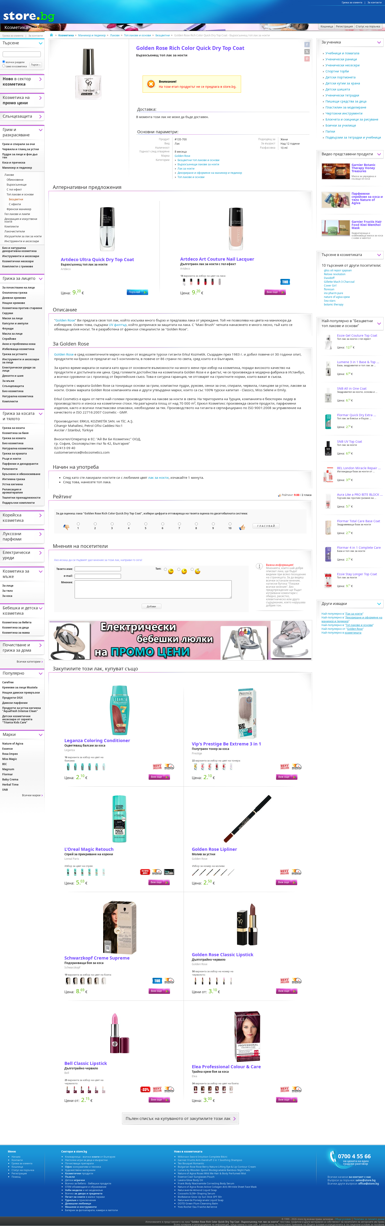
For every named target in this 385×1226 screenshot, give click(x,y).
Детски (75, 1180)
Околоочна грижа (14, 293)
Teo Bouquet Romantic (191, 1163)
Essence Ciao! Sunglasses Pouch (196, 1176)
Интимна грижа (13, 479)
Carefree (8, 682)
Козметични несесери (18, 261)
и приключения (80, 1200)
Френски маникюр (19, 209)
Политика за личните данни (369, 1219)
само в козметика (16, 66)
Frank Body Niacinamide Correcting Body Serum (206, 1183)
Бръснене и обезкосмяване (21, 474)
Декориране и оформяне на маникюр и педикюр (210, 173)
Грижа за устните (14, 354)
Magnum (8, 769)
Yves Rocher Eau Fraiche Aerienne (197, 1206)
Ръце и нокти (11, 459)
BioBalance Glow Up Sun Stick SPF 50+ (200, 1196)
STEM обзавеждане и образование (85, 1186)
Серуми (7, 313)
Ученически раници (341, 59)
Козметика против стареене (22, 308)
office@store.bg (368, 1183)
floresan (329, 289)
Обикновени (15, 180)
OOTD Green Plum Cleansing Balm (198, 1203)
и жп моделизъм (84, 1190)
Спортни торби (337, 71)
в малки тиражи (85, 1196)
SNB (5, 790)
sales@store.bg (366, 1180)
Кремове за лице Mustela (19, 687)
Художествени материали (80, 1170)
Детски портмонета (341, 77)
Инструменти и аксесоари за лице (20, 360)
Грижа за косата (13, 428)
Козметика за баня (15, 433)
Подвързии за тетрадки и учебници (353, 137)
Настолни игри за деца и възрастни (86, 1160)
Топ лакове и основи (137, 35)
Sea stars (330, 301)
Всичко (83, 1193)
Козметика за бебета (16, 622)
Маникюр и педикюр (92, 35)
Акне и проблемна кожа (18, 344)
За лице (7, 585)
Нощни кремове (13, 303)
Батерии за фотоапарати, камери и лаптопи (91, 1210)
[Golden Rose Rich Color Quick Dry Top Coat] (89, 74)
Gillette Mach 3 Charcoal (339, 282)
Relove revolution (334, 274)
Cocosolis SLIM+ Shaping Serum (196, 1193)
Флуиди (8, 328)
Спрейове (9, 339)
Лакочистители (14, 231)
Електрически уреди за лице (18, 369)
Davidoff (329, 278)
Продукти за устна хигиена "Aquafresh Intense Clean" (21, 709)
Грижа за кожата (14, 438)
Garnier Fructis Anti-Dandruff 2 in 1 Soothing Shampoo (210, 1160)
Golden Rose (182, 156)
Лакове (115, 35)
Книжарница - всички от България (90, 1156)
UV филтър (118, 324)
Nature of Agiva (12, 743)
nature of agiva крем (337, 297)
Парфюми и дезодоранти (20, 464)
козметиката (351, 254)
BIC (4, 764)
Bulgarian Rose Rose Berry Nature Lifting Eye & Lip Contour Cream (217, 1166)
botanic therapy (333, 304)
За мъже (8, 381)
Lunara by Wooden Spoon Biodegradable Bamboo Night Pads (214, 1170)
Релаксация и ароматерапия (12, 490)
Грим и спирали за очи (18, 144)
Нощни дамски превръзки (21, 692)
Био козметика (12, 391)
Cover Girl (330, 285)
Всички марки (31, 795)
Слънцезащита (13, 386)
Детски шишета (338, 89)
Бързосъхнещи (17, 184)
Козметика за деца (15, 627)
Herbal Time (10, 784)
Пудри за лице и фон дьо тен (19, 155)
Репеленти (10, 469)
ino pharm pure (333, 293)
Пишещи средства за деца (346, 101)
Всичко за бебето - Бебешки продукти (88, 1183)
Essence (7, 749)
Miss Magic (9, 759)
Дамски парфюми (15, 703)
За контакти (375, 2)
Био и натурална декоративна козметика (19, 249)
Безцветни (163, 35)
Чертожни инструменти (344, 113)
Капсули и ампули (15, 323)
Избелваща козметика (18, 349)
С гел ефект (14, 189)
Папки (330, 131)
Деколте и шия (12, 376)
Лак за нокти (186, 168)
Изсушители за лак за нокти (23, 236)
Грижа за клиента (352, 2)
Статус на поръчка (23, 1170)
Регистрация (19, 1173)
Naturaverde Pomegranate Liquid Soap (200, 1200)
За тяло (7, 591)
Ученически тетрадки (342, 95)
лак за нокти (158, 477)
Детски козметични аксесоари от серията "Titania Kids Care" (17, 719)
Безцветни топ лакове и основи (198, 160)
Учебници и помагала (342, 53)
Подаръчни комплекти (18, 503)
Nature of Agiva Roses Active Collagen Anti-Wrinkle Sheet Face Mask (217, 1186)
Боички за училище (341, 125)
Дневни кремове (14, 298)
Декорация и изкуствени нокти (20, 220)
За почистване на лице (18, 287)
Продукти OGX (12, 698)
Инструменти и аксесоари (21, 241)
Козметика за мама (16, 632)
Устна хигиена (12, 484)
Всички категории (29, 661)
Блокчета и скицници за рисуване (352, 119)
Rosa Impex (10, 754)
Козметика (16, 27)
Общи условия (343, 1219)
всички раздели (15, 62)
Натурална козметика (17, 396)
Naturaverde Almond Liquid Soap (197, 1190)
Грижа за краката (14, 453)
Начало (16, 1156)
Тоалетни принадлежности (21, 497)
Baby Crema (10, 779)
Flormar (7, 774)
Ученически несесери (343, 65)
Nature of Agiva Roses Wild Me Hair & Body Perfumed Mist (212, 1173)
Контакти (17, 1160)
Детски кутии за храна (343, 83)
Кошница (17, 1166)
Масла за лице (12, 334)
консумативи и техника (83, 1166)
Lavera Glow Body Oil (190, 1180)
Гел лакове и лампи (17, 214)
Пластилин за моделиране (346, 107)
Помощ (16, 1176)
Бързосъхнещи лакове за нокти (198, 164)
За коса (7, 596)
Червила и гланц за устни (20, 149)
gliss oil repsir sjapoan (338, 270)
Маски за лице (12, 318)
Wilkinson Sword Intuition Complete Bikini (202, 1156)
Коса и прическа (13, 162)
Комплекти (11, 226)
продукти (79, 1173)
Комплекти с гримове (17, 266)
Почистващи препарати (79, 1163)
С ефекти (15, 204)
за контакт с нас (360, 1177)
